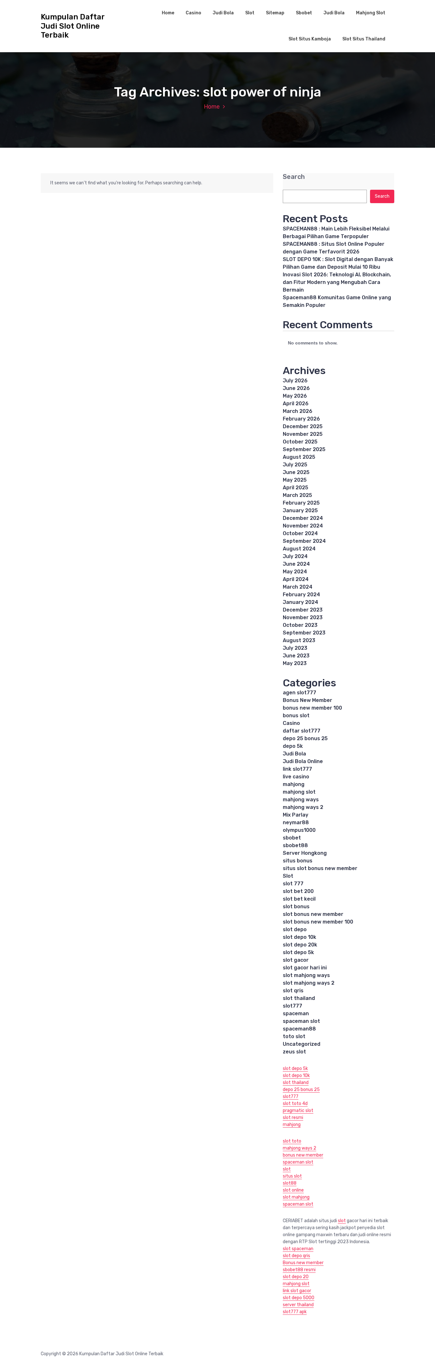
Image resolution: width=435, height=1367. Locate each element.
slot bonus (296, 906)
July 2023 (295, 648)
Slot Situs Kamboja (310, 39)
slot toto (292, 1141)
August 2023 (299, 640)
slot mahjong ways (306, 975)
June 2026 (296, 388)
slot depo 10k (299, 937)
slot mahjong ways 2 (308, 983)
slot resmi (293, 1117)
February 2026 (301, 419)
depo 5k (293, 746)
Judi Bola (223, 13)
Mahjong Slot (370, 13)
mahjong (293, 784)
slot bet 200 (298, 891)
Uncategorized (301, 1044)
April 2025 (295, 488)
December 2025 (303, 426)
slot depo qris (296, 1255)
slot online (293, 1190)
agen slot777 (299, 693)
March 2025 (297, 495)
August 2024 (299, 549)
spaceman (296, 1013)
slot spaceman (298, 1248)
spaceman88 (299, 1029)
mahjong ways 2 (303, 807)
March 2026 (297, 411)
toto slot (294, 1036)
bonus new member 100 (312, 708)
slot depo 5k (298, 952)
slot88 (289, 1183)
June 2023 (296, 656)
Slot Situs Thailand (363, 39)
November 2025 (303, 434)
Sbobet (304, 13)
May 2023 (295, 663)
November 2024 (303, 526)
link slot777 (297, 769)
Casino (193, 13)
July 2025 (295, 465)
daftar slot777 (301, 731)
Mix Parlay (295, 815)
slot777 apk (295, 1311)
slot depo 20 (296, 1276)
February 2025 (301, 503)
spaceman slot (301, 1021)
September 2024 (304, 541)
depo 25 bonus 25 (305, 738)
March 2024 (297, 587)
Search (294, 177)
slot (287, 1169)
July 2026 (295, 381)
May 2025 (295, 480)
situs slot (292, 1176)
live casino (296, 777)
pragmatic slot (298, 1110)
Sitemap (275, 13)
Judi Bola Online (303, 761)
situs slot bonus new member (320, 868)
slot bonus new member (313, 914)
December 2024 (303, 518)
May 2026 (295, 396)
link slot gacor (297, 1290)
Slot (249, 13)
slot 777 (293, 884)
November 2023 (303, 617)
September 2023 (304, 633)
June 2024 (296, 564)
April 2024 (296, 579)
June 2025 (296, 472)
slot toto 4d (295, 1103)
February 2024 (301, 594)
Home (168, 13)
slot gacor (296, 960)
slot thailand (299, 998)
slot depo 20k (300, 945)
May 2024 (295, 572)
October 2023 (300, 625)
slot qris (293, 991)
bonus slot (296, 715)
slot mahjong (296, 1197)
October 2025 (300, 442)
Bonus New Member (307, 700)
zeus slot (294, 1052)
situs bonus (297, 861)
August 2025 (299, 457)
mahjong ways (301, 800)
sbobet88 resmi (299, 1269)
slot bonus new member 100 (318, 922)
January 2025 (300, 510)
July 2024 (295, 556)
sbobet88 (295, 845)
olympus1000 (299, 830)
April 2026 (296, 403)
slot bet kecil (299, 899)
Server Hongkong (305, 853)
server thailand (298, 1304)
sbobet (292, 838)
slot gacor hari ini (305, 968)
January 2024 (300, 602)
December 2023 (303, 610)
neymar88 (296, 822)
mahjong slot (299, 792)
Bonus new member (303, 1262)
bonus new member (303, 1155)
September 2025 (304, 449)
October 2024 (300, 533)
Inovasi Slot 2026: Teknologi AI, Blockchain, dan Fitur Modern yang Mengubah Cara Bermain (337, 282)
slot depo (295, 929)
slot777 (292, 1006)
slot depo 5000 (298, 1297)
